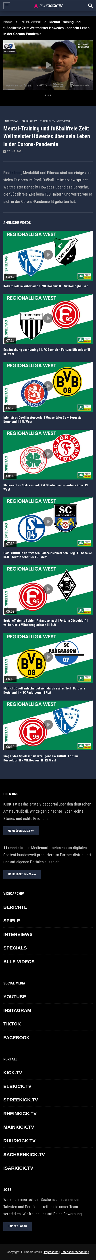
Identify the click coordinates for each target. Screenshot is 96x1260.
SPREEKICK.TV (20, 1099)
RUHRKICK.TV (29, 121)
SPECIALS (15, 947)
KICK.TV (12, 1072)
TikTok (12, 1023)
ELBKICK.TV (17, 1086)
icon (48, 255)
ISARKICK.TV (18, 1168)
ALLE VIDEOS (19, 961)
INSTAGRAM (17, 1010)
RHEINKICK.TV (20, 1113)
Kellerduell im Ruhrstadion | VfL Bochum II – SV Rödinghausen (45, 286)
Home (8, 22)
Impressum (51, 1252)
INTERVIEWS (31, 22)
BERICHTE (15, 907)
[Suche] (90, 5)
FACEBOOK (16, 1037)
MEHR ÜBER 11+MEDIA (21, 874)
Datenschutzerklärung (75, 1252)
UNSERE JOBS (16, 1226)
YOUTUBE (14, 996)
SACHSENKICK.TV (24, 1154)
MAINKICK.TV (18, 1127)
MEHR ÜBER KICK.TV (20, 830)
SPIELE (11, 920)
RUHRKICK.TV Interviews (55, 121)
